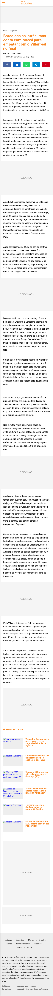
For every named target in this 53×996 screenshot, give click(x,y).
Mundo (31, 940)
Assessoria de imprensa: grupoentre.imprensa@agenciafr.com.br (32, 987)
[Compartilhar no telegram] (36, 64)
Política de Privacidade (6, 987)
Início (5, 31)
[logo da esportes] (26, 3)
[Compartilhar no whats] (26, 64)
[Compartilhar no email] (46, 64)
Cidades (38, 944)
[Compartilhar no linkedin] (17, 64)
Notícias (8, 940)
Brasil (41, 940)
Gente (9, 944)
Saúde (29, 947)
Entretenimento (23, 944)
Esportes (13, 31)
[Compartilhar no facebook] (7, 64)
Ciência (19, 947)
